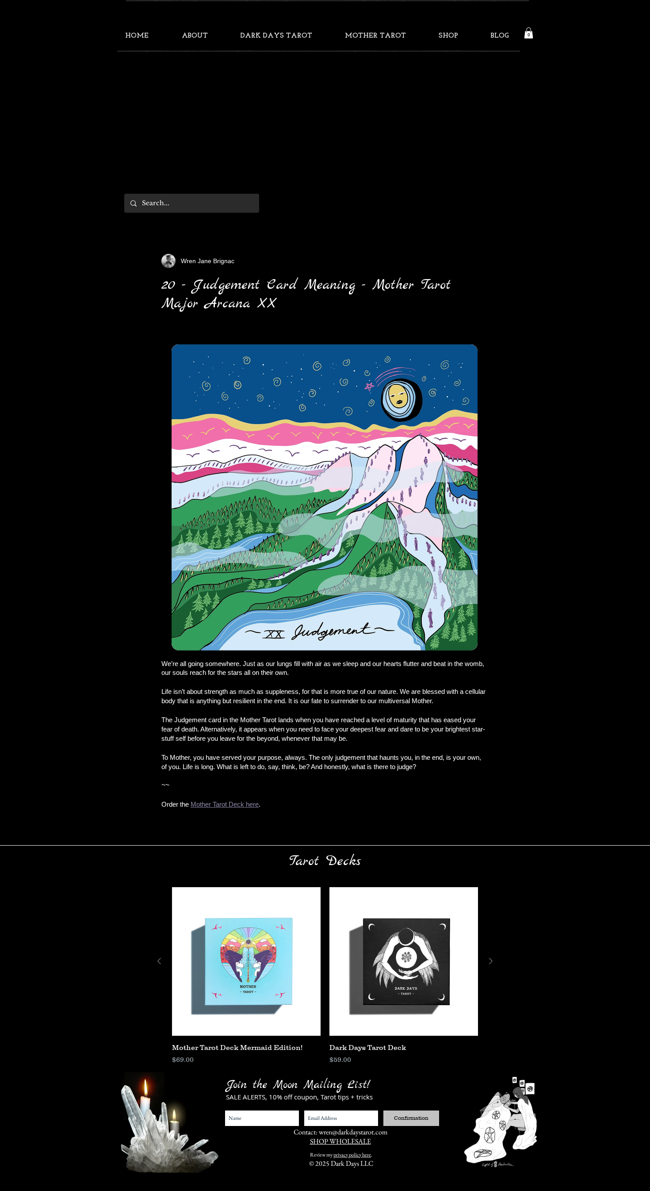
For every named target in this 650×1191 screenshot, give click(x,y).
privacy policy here (352, 1154)
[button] (528, 32)
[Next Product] (491, 961)
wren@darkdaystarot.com (353, 1132)
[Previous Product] (159, 961)
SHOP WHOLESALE (340, 1141)
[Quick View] (246, 961)
